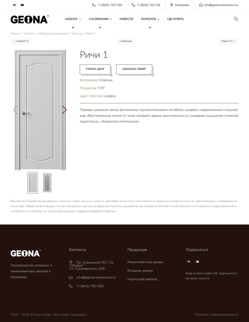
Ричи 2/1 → (229, 41)
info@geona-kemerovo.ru (221, 5)
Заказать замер (134, 69)
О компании (99, 19)
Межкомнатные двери (145, 262)
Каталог (71, 19)
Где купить (175, 19)
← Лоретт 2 (21, 41)
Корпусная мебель (142, 279)
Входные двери (140, 270)
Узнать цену (95, 69)
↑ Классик (125, 41)
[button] (64, 110)
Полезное (148, 19)
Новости (126, 19)
